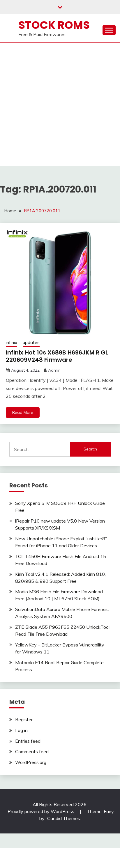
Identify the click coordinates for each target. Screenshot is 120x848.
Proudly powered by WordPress (41, 811)
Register (24, 719)
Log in (21, 730)
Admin (54, 370)
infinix (11, 342)
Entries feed (27, 741)
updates (31, 342)
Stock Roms (54, 25)
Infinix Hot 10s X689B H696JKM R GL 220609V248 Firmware (57, 356)
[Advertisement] (60, 106)
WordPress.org (30, 762)
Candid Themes (63, 818)
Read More (22, 412)
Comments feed (32, 751)
